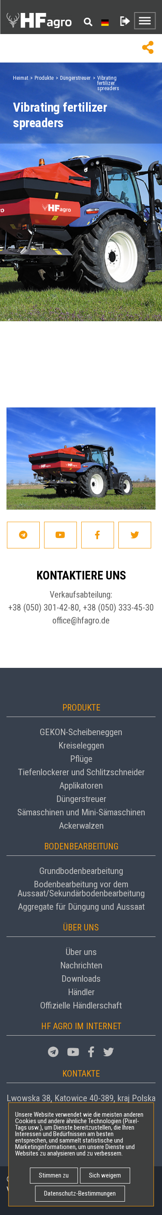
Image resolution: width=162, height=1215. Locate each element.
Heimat (20, 78)
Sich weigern (105, 1175)
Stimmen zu (54, 1175)
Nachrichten (81, 965)
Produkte (44, 78)
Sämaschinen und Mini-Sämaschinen (81, 812)
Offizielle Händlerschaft (81, 1005)
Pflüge (81, 759)
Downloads (81, 979)
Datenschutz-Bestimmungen (80, 1193)
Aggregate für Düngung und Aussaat (81, 907)
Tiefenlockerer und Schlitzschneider (81, 772)
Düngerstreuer (75, 78)
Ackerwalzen (81, 825)
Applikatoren (81, 785)
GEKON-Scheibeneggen (81, 732)
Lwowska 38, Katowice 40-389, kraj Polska (81, 1098)
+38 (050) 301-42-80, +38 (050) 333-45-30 (81, 607)
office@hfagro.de (81, 620)
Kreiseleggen (81, 745)
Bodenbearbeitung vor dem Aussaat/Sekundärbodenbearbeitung (81, 889)
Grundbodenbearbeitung (81, 871)
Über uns (81, 952)
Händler (81, 992)
